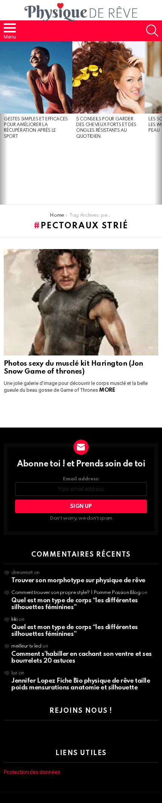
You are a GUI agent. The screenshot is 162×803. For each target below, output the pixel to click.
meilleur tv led (26, 646)
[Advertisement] (36, 172)
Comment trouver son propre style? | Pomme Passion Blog (76, 592)
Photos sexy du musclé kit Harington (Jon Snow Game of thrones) (73, 367)
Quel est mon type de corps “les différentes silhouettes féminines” (74, 604)
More (107, 390)
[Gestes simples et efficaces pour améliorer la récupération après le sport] (36, 77)
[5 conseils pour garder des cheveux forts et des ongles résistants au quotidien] (108, 77)
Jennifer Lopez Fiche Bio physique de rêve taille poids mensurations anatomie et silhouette (80, 684)
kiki (14, 619)
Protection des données (32, 772)
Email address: (81, 479)
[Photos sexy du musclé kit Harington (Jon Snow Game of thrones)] (81, 302)
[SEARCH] (152, 30)
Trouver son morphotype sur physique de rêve (78, 580)
